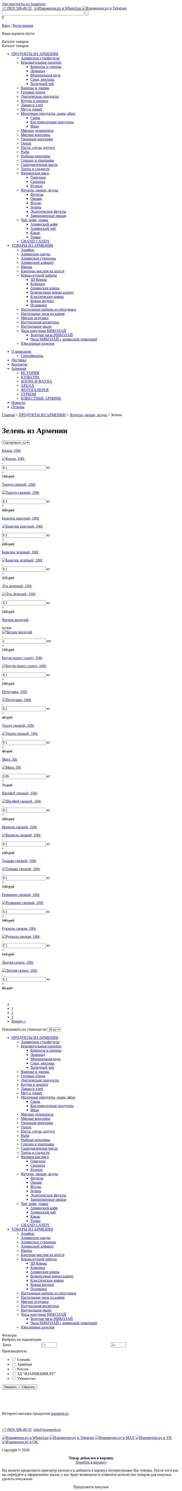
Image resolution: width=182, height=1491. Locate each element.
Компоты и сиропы (46, 67)
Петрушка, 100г (14, 692)
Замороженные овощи (48, 216)
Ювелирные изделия (37, 343)
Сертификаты (32, 356)
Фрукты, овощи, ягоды (39, 190)
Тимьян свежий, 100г (19, 861)
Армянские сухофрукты (40, 58)
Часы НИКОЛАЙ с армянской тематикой (63, 339)
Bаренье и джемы (35, 88)
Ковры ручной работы (39, 275)
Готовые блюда (33, 92)
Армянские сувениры (38, 258)
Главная (8, 415)
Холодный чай (42, 84)
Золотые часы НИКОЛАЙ (51, 335)
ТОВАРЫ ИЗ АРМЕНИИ (32, 245)
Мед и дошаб (31, 109)
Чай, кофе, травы (34, 220)
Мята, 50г (10, 759)
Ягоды (35, 203)
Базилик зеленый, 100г (20, 552)
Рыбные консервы (35, 156)
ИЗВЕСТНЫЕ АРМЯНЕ (41, 398)
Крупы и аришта (34, 101)
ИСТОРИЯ (30, 373)
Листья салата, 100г (18, 962)
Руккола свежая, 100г (19, 928)
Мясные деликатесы (37, 130)
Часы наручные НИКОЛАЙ (43, 331)
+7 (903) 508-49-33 (17, 8)
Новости (18, 403)
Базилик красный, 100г (20, 518)
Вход (6, 25)
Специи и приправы (37, 160)
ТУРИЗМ (28, 394)
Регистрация (23, 25)
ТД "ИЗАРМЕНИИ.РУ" (36, 1374)
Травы (35, 237)
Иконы (26, 267)
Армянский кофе (44, 224)
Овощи (36, 199)
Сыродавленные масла (39, 165)
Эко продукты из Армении (24, 4)
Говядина (38, 177)
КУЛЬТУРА (30, 377)
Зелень (35, 207)
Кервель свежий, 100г (19, 827)
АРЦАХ (27, 386)
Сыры (35, 118)
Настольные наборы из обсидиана (48, 309)
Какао (35, 233)
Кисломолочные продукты (52, 122)
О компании (21, 351)
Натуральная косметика (40, 322)
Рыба (25, 152)
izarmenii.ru (59, 1414)
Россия (22, 1369)
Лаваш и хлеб (32, 105)
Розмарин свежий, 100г (21, 895)
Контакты (19, 364)
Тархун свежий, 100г (19, 484)
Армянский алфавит (37, 262)
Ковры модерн (42, 301)
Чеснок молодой (15, 620)
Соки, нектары (42, 79)
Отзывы (17, 407)
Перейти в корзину (91, 1462)
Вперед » (18, 1021)
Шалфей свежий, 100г (20, 793)
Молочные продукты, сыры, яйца (48, 113)
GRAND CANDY (35, 241)
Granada (23, 1360)
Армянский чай (43, 228)
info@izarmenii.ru (47, 1430)
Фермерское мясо (35, 173)
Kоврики (37, 284)
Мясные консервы (35, 135)
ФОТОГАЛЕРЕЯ (35, 390)
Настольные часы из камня (42, 314)
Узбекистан (26, 1378)
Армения (18, 368)
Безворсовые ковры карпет (52, 292)
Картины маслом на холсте (42, 271)
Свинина (37, 182)
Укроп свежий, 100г (18, 725)
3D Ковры (38, 280)
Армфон (27, 250)
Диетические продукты (40, 96)
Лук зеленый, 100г (17, 586)
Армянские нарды (35, 254)
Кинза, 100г (11, 451)
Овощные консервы (37, 139)
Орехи (26, 143)
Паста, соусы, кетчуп (38, 148)
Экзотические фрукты (48, 211)
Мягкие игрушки (35, 318)
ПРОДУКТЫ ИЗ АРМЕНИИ (34, 54)
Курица (36, 186)
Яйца (34, 126)
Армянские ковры (44, 288)
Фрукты (36, 194)
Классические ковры (47, 297)
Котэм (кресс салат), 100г (22, 658)
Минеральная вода (45, 75)
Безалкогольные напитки (41, 62)
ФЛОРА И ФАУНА (36, 381)
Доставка (18, 360)
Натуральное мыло (36, 326)
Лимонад (37, 71)
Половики (38, 305)
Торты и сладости (35, 169)
